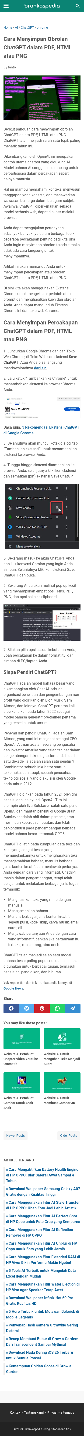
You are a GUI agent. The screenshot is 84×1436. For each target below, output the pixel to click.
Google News (13, 988)
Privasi (52, 1412)
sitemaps (67, 1412)
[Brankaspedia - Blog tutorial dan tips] (42, 6)
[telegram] (72, 1008)
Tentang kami (34, 1412)
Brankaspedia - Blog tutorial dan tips (48, 1429)
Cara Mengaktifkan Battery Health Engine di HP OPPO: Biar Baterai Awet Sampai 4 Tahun (42, 1175)
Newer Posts (15, 1135)
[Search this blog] (77, 6)
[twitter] (26, 1008)
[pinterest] (42, 1008)
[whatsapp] (57, 1008)
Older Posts (68, 1135)
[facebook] (11, 1008)
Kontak (15, 1412)
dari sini (40, 368)
